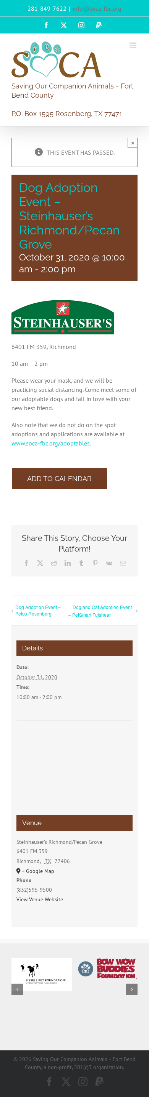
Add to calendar (59, 479)
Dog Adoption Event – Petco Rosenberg (38, 610)
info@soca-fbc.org (97, 8)
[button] (17, 989)
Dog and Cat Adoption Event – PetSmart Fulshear (100, 611)
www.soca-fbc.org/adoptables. (51, 443)
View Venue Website (39, 899)
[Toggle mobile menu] (134, 45)
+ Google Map (38, 871)
